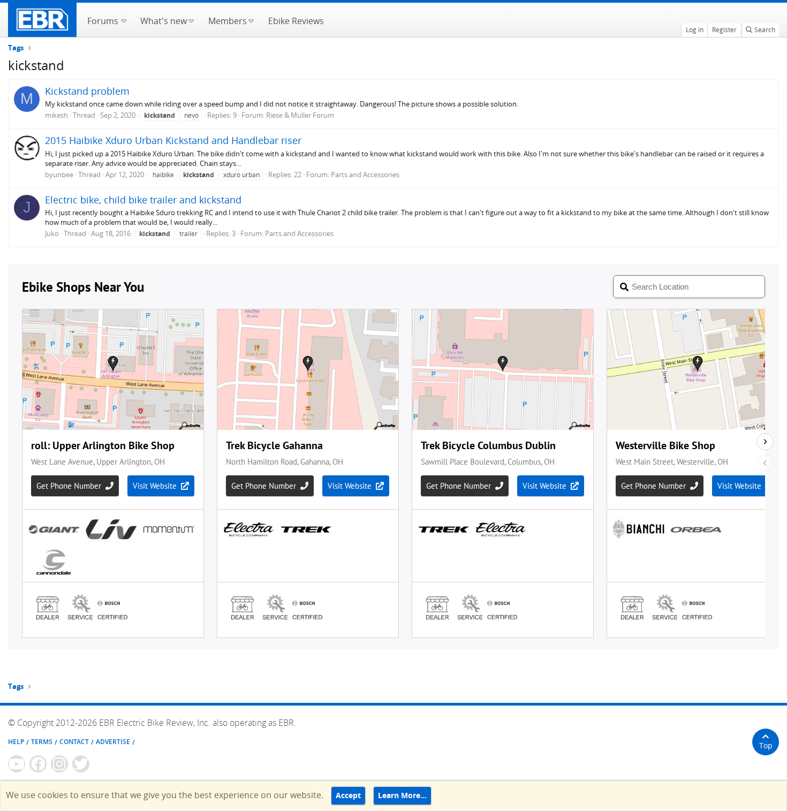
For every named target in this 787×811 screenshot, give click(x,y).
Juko (52, 233)
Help (16, 741)
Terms (41, 741)
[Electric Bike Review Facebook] (38, 763)
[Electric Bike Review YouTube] (16, 763)
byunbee (59, 174)
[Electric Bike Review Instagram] (59, 763)
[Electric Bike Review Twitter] (80, 763)
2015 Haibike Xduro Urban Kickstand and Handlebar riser (173, 140)
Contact (74, 741)
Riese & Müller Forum (300, 115)
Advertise (113, 741)
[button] (123, 20)
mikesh (56, 115)
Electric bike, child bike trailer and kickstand (143, 199)
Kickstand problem (87, 91)
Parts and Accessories (365, 174)
